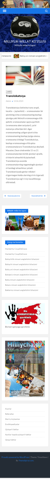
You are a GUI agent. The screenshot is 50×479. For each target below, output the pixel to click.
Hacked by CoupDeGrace (16, 249)
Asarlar (8, 409)
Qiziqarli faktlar (12, 429)
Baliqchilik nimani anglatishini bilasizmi (22, 259)
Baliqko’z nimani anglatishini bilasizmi (21, 274)
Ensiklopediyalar (12, 424)
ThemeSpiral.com (26, 460)
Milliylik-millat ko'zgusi (25, 41)
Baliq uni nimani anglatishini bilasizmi (21, 269)
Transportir (37, 196)
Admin (8, 101)
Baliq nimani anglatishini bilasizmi (19, 280)
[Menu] (4, 11)
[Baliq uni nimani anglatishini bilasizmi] (11, 56)
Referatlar (9, 414)
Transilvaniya (13, 196)
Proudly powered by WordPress (15, 457)
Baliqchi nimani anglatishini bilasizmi (21, 264)
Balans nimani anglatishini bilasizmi (20, 285)
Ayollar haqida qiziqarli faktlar (18, 434)
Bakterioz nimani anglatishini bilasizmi (21, 290)
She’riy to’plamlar (12, 419)
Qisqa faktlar (10, 440)
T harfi (9, 91)
